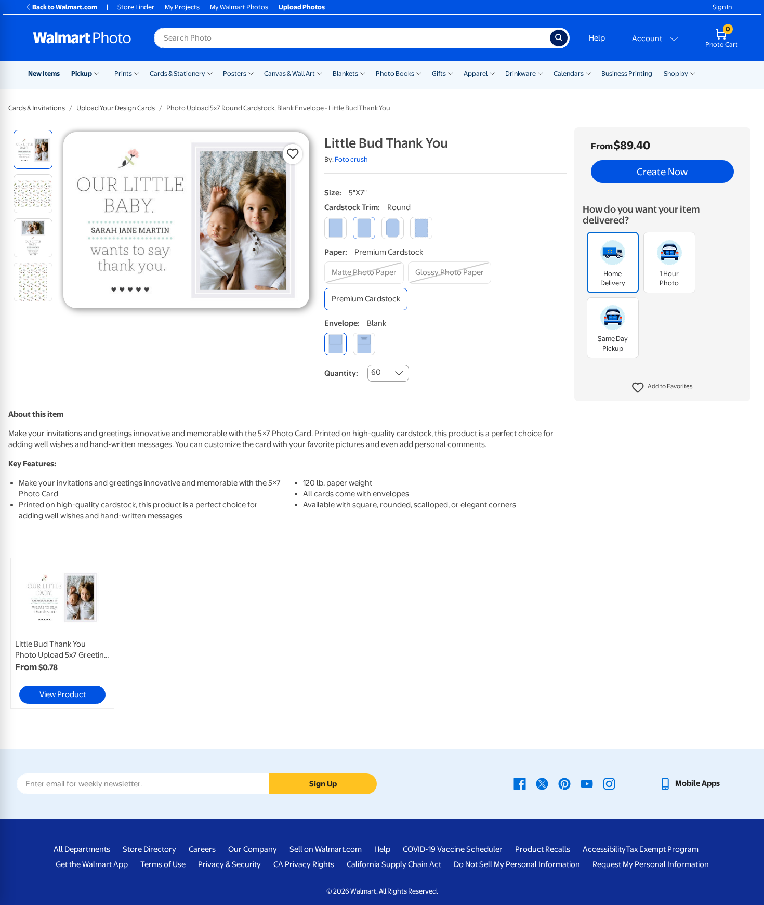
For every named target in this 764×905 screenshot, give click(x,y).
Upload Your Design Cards (115, 108)
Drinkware (520, 73)
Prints (123, 73)
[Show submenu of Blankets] (363, 73)
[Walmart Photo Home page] (82, 38)
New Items (44, 73)
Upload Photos (302, 7)
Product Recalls (542, 849)
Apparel (476, 73)
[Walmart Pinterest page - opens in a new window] (564, 783)
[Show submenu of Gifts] (450, 73)
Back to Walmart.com (64, 7)
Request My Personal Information (650, 864)
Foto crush (351, 159)
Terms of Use (163, 864)
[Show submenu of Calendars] (588, 73)
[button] (662, 388)
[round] (364, 228)
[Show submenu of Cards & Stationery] (210, 73)
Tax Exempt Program (662, 849)
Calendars (569, 73)
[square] (335, 228)
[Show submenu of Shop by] (693, 73)
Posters (234, 73)
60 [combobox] (376, 372)
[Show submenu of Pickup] (99, 73)
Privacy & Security (229, 864)
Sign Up (323, 784)
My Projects (182, 7)
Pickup (81, 73)
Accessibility (604, 849)
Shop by (676, 73)
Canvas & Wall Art (289, 73)
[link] (62, 633)
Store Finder (135, 7)
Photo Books (395, 73)
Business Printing (626, 73)
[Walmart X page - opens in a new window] (542, 783)
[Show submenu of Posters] (251, 73)
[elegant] (392, 228)
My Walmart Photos (239, 7)
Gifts (439, 73)
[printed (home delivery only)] (364, 344)
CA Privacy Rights (303, 864)
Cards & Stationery (177, 73)
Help (597, 38)
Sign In (722, 7)
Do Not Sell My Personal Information (517, 864)
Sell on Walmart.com (325, 849)
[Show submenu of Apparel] (492, 73)
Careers (202, 849)
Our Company (252, 849)
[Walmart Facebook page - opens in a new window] (519, 783)
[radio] (33, 149)
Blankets (345, 73)
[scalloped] (421, 228)
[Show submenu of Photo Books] (419, 73)
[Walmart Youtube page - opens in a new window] (587, 783)
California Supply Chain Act (394, 864)
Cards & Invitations (36, 108)
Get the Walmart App (92, 864)
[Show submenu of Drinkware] (540, 73)
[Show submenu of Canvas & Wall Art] (320, 73)
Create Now (662, 171)
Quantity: (341, 373)
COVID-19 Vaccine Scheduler (453, 849)
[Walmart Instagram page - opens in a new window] (609, 783)
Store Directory (149, 849)
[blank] (335, 344)
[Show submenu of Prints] (137, 73)
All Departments (82, 849)
